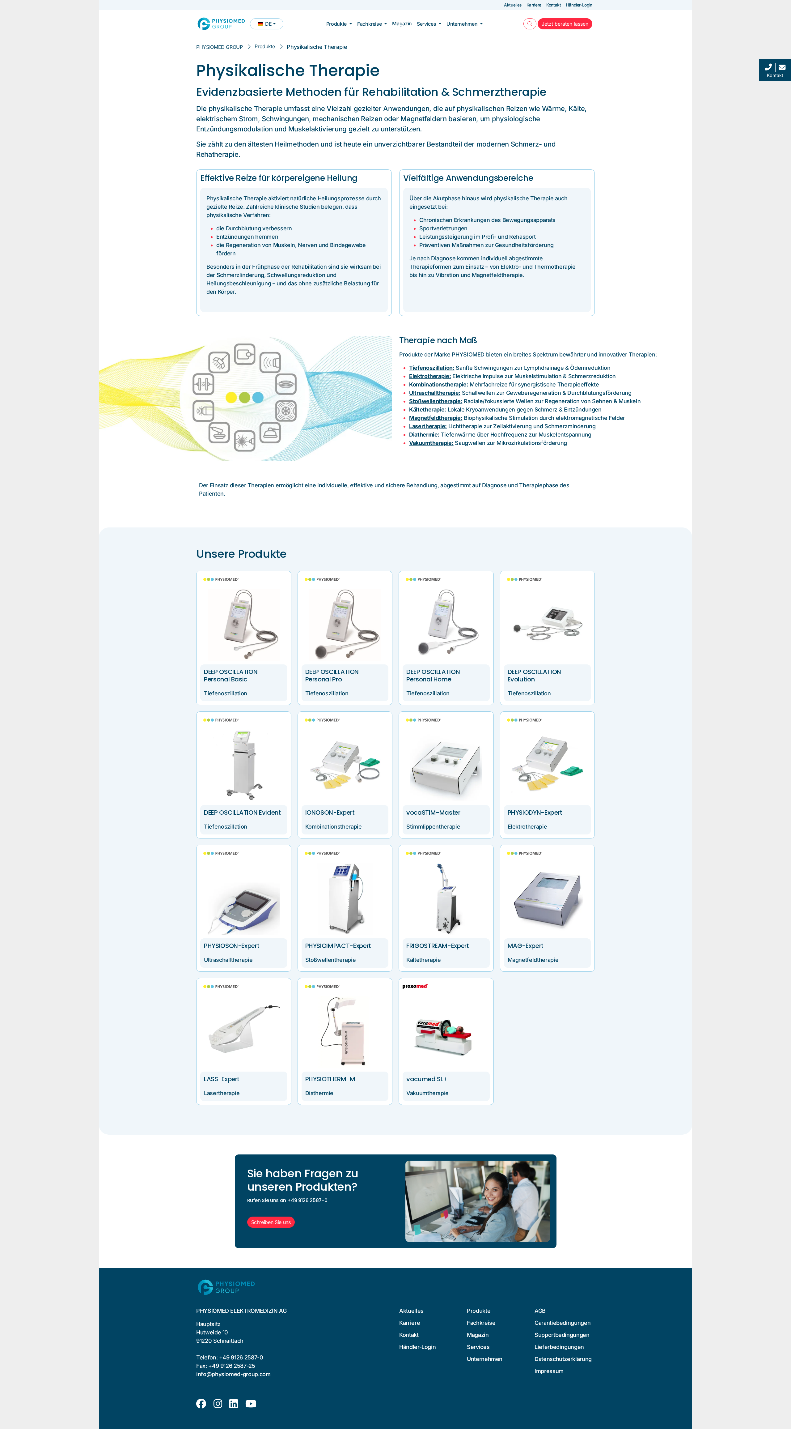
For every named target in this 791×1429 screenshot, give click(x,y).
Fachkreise (369, 24)
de (270, 25)
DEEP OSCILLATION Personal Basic (230, 676)
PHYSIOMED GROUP (219, 47)
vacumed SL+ (426, 1079)
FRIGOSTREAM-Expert (437, 945)
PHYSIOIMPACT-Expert (338, 945)
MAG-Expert (526, 945)
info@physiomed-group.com (233, 1374)
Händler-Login (579, 4)
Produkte (336, 24)
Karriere (534, 4)
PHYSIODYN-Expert (535, 812)
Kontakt (553, 4)
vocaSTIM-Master (433, 812)
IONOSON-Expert (330, 812)
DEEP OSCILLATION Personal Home (433, 676)
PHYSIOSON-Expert (231, 945)
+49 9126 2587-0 (241, 1357)
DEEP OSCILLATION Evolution (534, 676)
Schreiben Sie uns (271, 1222)
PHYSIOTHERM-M (330, 1079)
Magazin (402, 23)
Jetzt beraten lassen (567, 23)
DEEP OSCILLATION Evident (242, 812)
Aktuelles (513, 4)
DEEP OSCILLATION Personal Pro (332, 676)
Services (426, 24)
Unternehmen (461, 24)
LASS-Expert (221, 1079)
